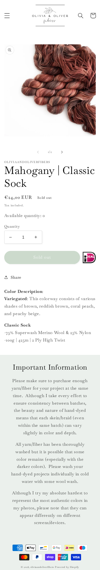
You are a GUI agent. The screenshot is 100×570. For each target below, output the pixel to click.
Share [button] (16, 277)
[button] (7, 15)
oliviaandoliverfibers (42, 567)
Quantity (12, 226)
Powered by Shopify (67, 567)
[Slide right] (62, 152)
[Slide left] (38, 152)
